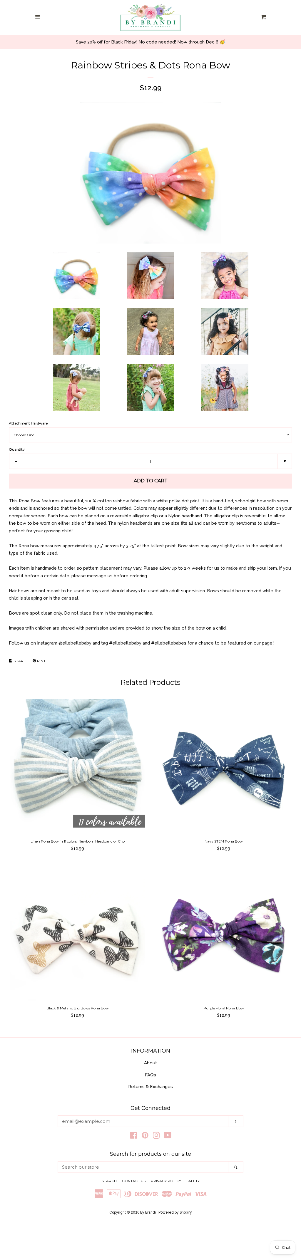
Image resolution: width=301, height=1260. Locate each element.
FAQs (150, 1075)
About (150, 1063)
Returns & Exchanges (150, 1086)
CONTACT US (134, 1181)
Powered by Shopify (175, 1212)
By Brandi (148, 1212)
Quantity (17, 449)
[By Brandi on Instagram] (156, 1136)
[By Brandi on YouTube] (167, 1136)
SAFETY (193, 1181)
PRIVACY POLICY (166, 1181)
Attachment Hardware (28, 423)
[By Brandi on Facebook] (133, 1136)
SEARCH (109, 1181)
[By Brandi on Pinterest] (145, 1136)
